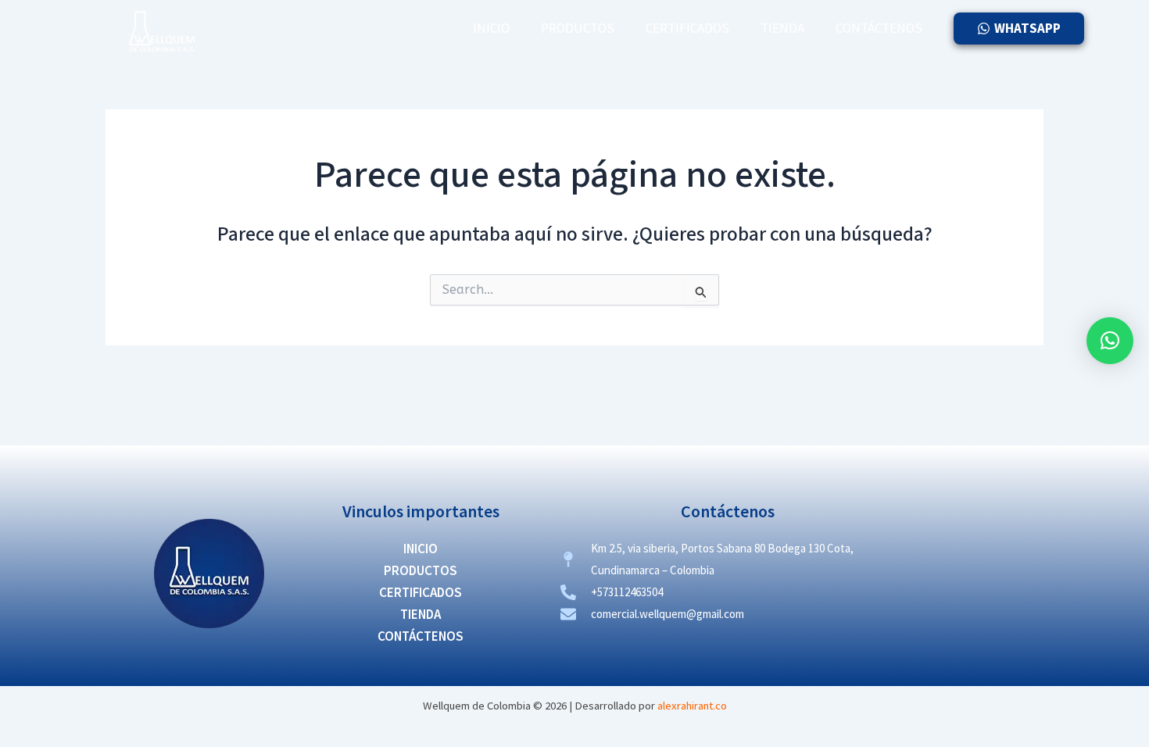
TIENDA (782, 28)
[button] (1109, 340)
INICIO (491, 28)
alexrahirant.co (692, 706)
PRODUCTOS (577, 28)
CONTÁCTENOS (879, 28)
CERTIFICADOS (687, 28)
